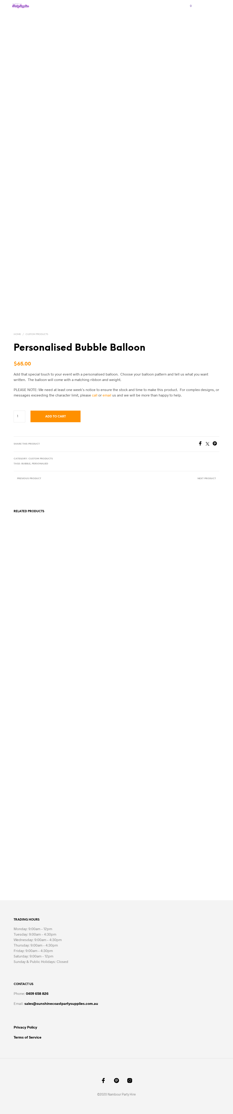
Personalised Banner (81, 854)
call (94, 395)
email (107, 395)
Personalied (40, 464)
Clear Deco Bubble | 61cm (137, 854)
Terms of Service (27, 1037)
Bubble (25, 464)
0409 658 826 (37, 993)
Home (17, 334)
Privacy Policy (25, 1027)
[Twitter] (209, 444)
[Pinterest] (216, 444)
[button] (188, 6)
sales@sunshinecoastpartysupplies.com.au (61, 1003)
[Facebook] (202, 444)
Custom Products (36, 334)
